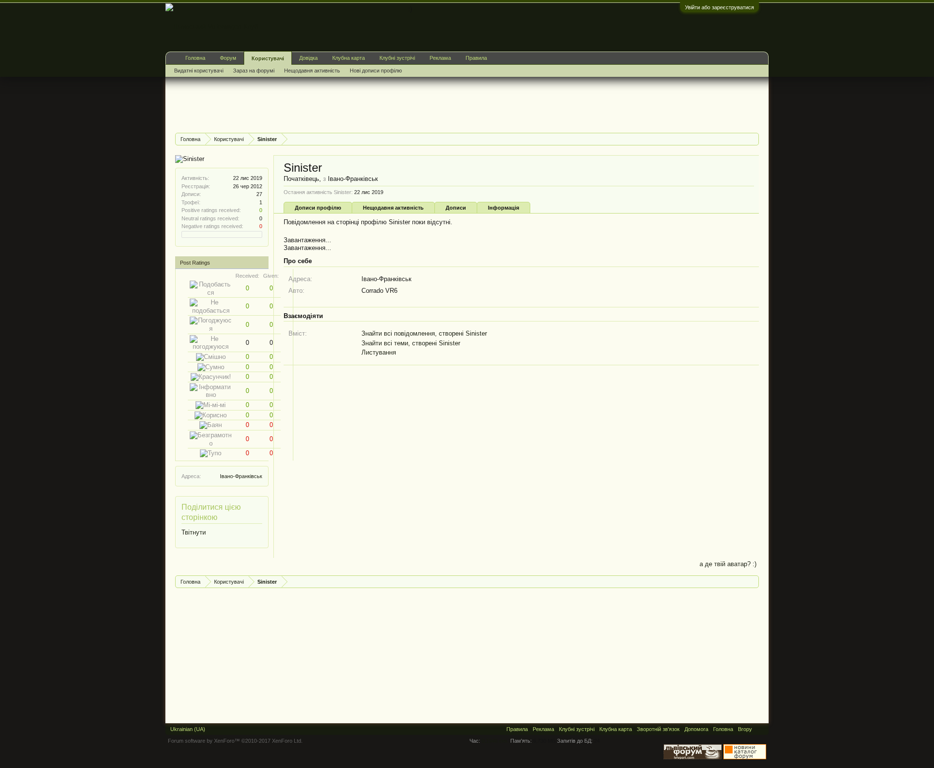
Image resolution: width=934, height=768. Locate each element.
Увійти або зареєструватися (719, 7)
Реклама (440, 58)
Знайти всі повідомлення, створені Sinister (424, 333)
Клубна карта (348, 58)
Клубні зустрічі (397, 58)
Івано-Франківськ (241, 476)
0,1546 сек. (495, 741)
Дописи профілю (318, 208)
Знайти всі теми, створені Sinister (410, 343)
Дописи (456, 208)
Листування (378, 352)
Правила (476, 58)
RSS (760, 729)
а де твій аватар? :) (728, 564)
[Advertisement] (352, 103)
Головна (195, 58)
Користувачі (267, 58)
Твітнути (193, 532)
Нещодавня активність (393, 208)
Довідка (308, 58)
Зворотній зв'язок (658, 729)
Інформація (503, 208)
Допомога (696, 729)
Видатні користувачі (198, 70)
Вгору (745, 729)
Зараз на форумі (253, 70)
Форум (228, 58)
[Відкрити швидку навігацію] (753, 139)
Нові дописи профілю (376, 70)
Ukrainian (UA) (187, 729)
